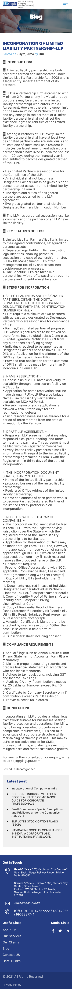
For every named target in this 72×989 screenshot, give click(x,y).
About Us (9, 930)
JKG (41, 54)
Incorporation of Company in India (34, 788)
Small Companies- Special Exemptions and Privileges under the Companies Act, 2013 (37, 812)
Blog (6, 948)
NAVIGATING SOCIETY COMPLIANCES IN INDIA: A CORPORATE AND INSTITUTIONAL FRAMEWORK (37, 833)
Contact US (11, 955)
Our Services (12, 936)
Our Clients (11, 942)
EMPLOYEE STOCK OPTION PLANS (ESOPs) (35, 823)
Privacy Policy (12, 984)
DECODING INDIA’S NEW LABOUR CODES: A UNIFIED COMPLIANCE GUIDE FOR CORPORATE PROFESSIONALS (34, 798)
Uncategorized (25, 769)
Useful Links (11, 961)
